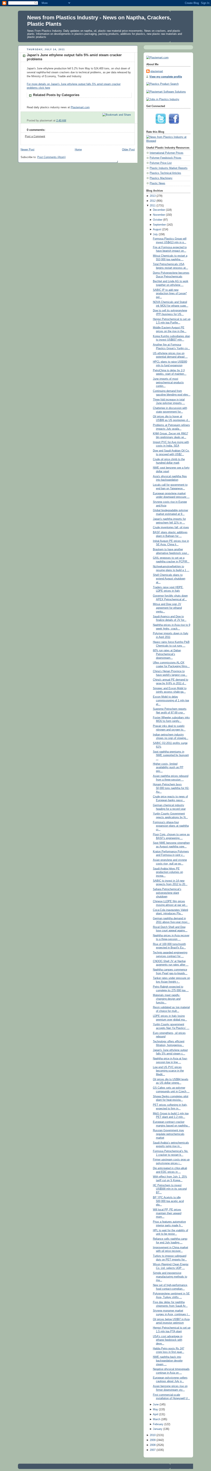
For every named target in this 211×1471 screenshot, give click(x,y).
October (157, 219)
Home (78, 149)
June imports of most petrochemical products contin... (168, 382)
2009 (153, 1440)
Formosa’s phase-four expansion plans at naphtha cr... (171, 826)
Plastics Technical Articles (165, 173)
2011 (153, 205)
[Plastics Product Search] (162, 84)
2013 (153, 195)
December (159, 209)
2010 (153, 1435)
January (157, 1429)
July (155, 234)
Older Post (128, 149)
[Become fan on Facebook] (175, 125)
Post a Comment (35, 136)
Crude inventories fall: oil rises (171, 527)
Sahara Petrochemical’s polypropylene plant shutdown (167, 893)
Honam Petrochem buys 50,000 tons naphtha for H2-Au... (171, 788)
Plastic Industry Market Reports (169, 168)
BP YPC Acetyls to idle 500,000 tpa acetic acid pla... (168, 1201)
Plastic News (157, 183)
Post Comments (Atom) (51, 157)
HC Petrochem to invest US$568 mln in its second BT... (170, 1189)
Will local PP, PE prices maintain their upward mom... (167, 1213)
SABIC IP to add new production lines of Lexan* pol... (170, 294)
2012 (153, 200)
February (158, 1424)
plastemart (156, 71)
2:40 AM (61, 120)
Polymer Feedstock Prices (165, 157)
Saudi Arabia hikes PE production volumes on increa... (168, 872)
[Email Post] (131, 120)
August (157, 229)
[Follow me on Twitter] (162, 125)
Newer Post (27, 149)
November (159, 214)
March (156, 1419)
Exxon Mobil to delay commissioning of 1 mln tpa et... (171, 700)
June (156, 1404)
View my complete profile (165, 76)
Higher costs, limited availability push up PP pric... (168, 767)
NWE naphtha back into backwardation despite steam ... (168, 1361)
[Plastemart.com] (157, 57)
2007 (153, 1450)
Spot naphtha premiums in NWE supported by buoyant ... (171, 755)
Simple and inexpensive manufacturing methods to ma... (170, 1277)
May (155, 1409)
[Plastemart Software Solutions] (166, 91)
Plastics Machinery (161, 178)
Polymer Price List (161, 163)
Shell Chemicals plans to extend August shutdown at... (169, 579)
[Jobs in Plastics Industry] (162, 99)
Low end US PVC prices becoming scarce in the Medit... (168, 1071)
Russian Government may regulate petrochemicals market (168, 1134)
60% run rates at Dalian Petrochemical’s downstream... (167, 654)
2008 (153, 1445)
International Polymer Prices (166, 152)
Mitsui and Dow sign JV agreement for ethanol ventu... (167, 608)
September (159, 224)
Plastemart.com (80, 107)
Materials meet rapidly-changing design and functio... (167, 999)
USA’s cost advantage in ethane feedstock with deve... (167, 1340)
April (155, 1414)
